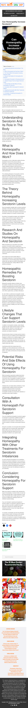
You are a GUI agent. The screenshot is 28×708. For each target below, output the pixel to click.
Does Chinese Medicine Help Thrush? (10, 650)
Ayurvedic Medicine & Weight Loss (10, 634)
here (16, 699)
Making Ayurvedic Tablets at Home (10, 637)
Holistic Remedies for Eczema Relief (10, 659)
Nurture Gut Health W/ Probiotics (11, 657)
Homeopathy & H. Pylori (16, 671)
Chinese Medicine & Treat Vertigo (10, 646)
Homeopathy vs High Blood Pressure (16, 673)
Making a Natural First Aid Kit (10, 662)
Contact (18, 703)
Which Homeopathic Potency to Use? (16, 674)
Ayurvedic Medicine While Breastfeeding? (10, 632)
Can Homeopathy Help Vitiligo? (15, 670)
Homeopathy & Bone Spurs (16, 668)
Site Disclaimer (13, 703)
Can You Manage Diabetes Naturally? (10, 631)
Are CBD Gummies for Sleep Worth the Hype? (18, 540)
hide (13, 66)
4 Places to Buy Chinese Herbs (9, 643)
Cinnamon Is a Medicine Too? (10, 656)
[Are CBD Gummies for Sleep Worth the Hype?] (18, 535)
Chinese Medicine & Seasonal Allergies (10, 645)
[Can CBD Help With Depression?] (7, 545)
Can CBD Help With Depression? (6, 550)
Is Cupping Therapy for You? (10, 660)
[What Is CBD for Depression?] (7, 535)
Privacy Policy (19, 702)
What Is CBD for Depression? (5, 540)
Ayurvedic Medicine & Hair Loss (10, 636)
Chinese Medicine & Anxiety (11, 648)
